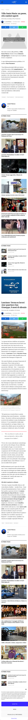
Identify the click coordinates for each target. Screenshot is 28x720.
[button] (26, 689)
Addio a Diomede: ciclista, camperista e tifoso (13, 642)
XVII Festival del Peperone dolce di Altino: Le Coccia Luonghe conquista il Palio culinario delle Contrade (13, 215)
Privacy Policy (14, 718)
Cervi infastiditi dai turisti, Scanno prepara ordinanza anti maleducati (13, 236)
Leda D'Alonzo (8, 21)
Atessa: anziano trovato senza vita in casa (12, 195)
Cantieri (4, 97)
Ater (3, 523)
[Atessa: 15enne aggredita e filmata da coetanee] (14, 166)
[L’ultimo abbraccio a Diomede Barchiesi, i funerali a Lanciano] (14, 652)
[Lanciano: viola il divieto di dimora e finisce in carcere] (14, 592)
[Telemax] (14, 2)
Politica (23, 313)
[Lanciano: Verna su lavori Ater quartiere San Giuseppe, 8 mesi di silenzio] (14, 330)
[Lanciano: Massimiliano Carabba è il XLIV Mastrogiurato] (14, 146)
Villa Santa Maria (19, 97)
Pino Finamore (10, 97)
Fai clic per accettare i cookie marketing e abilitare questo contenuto (14, 39)
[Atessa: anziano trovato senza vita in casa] (14, 186)
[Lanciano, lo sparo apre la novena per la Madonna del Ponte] (14, 125)
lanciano (16, 523)
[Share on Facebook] (5, 27)
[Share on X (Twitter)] (14, 27)
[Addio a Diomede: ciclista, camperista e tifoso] (14, 634)
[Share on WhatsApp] (22, 27)
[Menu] (2, 2)
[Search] (26, 2)
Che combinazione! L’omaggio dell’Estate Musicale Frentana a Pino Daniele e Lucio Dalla (12, 622)
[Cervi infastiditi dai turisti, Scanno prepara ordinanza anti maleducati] (14, 226)
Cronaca (23, 21)
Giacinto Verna (9, 523)
